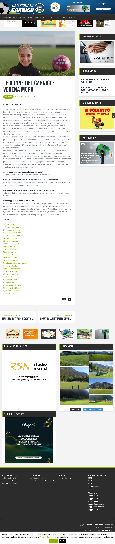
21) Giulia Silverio (10, 238)
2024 (90, 481)
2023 (90, 484)
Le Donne (8, 97)
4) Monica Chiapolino (12, 285)
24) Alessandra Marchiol (13, 230)
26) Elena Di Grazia (11, 224)
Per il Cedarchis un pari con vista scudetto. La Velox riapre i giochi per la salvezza (96, 90)
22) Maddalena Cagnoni (13, 235)
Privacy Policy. (46, 537)
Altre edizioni (93, 486)
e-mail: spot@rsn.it (9, 481)
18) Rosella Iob (9, 246)
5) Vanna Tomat (10, 282)
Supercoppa (93, 501)
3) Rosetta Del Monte (12, 288)
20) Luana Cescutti (11, 241)
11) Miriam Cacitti (10, 266)
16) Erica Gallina (9, 252)
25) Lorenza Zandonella (12, 227)
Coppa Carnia (93, 498)
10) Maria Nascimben (11, 269)
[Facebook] (69, 299)
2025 (90, 478)
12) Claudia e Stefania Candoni (15, 263)
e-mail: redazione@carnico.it (42, 481)
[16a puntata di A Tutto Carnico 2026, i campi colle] (86, 378)
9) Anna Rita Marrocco (12, 271)
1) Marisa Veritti (9, 293)
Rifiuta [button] (62, 541)
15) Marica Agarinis (10, 255)
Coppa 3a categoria (96, 507)
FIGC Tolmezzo (65, 478)
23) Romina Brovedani (12, 233)
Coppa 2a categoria (96, 504)
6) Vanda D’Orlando (11, 280)
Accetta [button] (54, 541)
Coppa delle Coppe (96, 509)
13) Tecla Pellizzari (10, 260)
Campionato (93, 496)
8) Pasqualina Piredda (12, 274)
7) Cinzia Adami (9, 277)
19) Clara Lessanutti (11, 244)
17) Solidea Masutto (11, 249)
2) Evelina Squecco (11, 291)
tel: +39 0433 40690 (10, 484)
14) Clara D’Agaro (10, 258)
